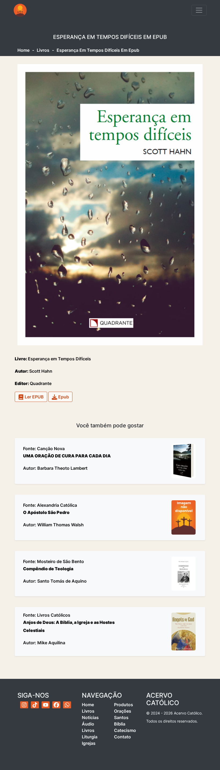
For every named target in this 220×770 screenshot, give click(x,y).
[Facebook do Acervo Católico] (56, 704)
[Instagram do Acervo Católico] (24, 704)
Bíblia (119, 724)
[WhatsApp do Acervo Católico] (67, 704)
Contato (122, 736)
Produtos (123, 704)
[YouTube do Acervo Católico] (46, 704)
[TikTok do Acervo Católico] (35, 704)
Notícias (90, 717)
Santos (121, 717)
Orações (122, 711)
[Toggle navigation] (199, 10)
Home (23, 50)
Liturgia (89, 736)
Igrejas (89, 743)
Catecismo (125, 730)
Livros (43, 50)
